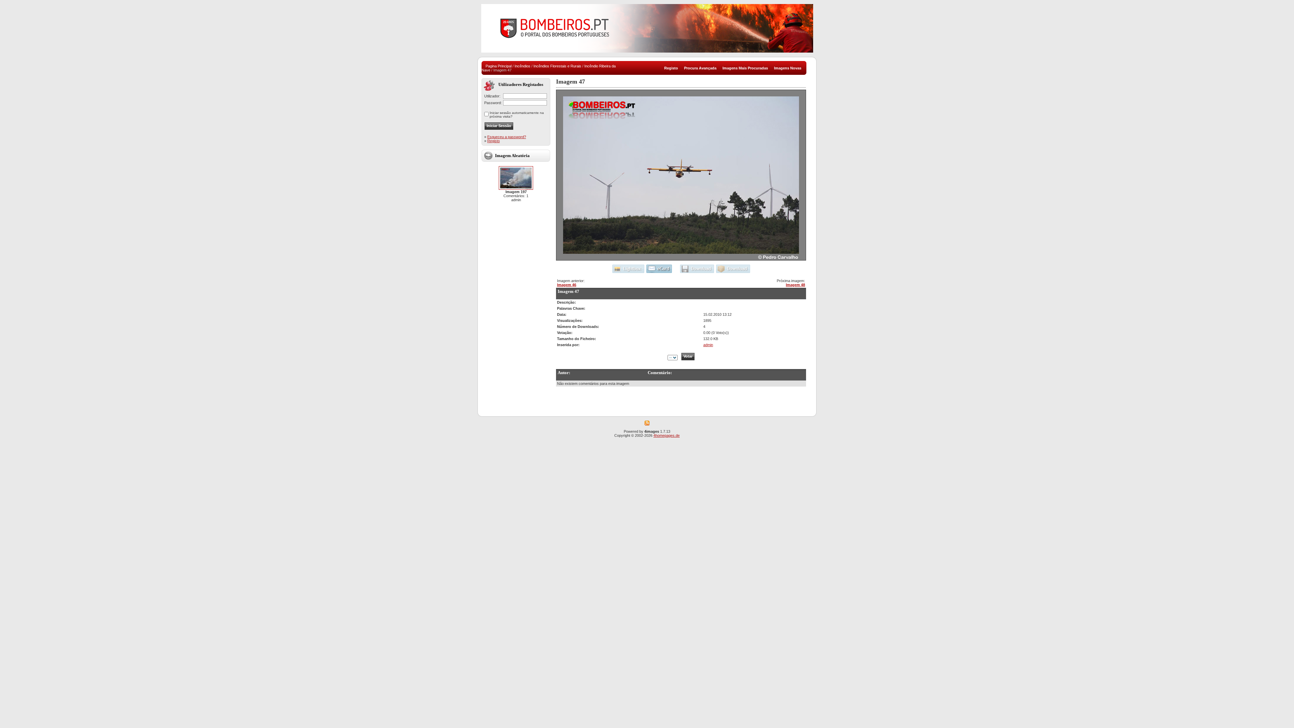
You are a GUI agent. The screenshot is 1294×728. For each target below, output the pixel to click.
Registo (493, 141)
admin (708, 345)
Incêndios (522, 66)
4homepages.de (666, 435)
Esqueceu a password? (506, 137)
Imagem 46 (566, 285)
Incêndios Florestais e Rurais (557, 66)
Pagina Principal (499, 66)
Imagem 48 (795, 285)
